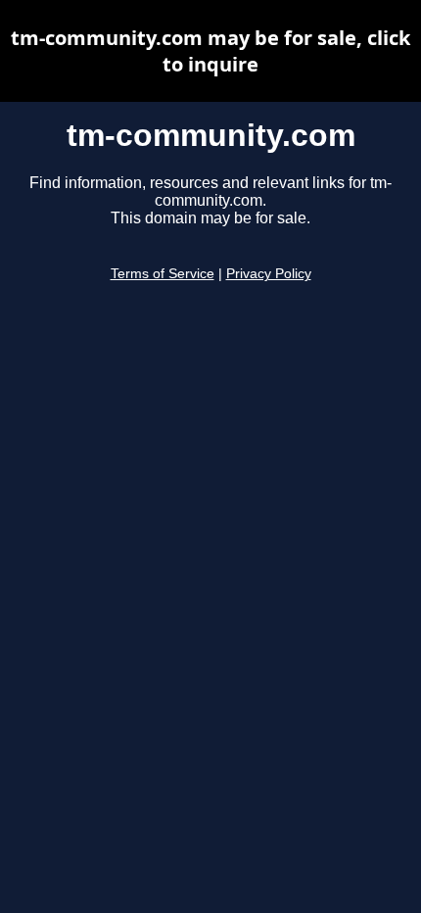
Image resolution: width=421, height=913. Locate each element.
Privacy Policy (268, 273)
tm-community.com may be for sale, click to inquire (210, 50)
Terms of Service (162, 273)
